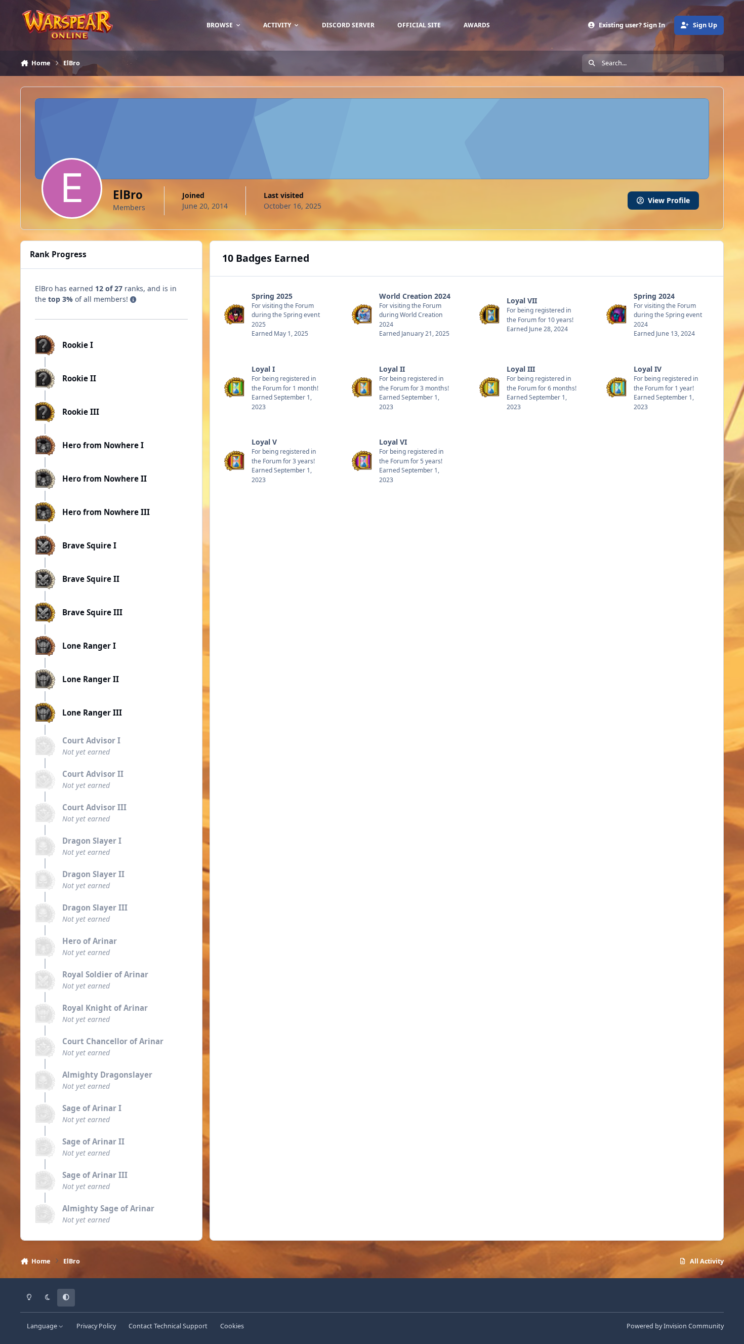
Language (43, 1326)
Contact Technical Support (168, 1326)
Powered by (675, 1326)
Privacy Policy (96, 1326)
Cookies (232, 1326)
